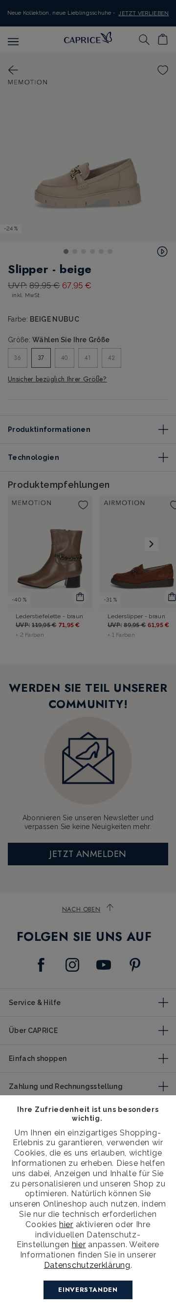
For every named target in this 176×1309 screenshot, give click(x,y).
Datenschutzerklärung (87, 1265)
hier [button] (79, 1244)
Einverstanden (87, 1289)
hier (66, 1224)
